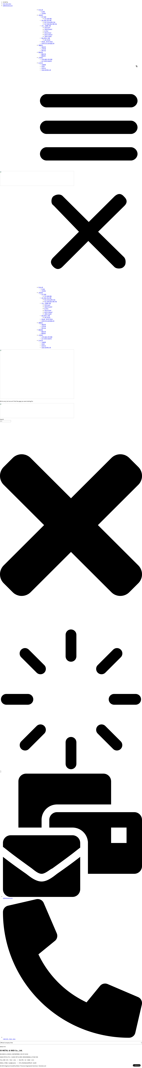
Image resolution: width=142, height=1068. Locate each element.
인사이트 (40, 63)
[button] (89, 178)
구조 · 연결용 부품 (46, 26)
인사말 (43, 11)
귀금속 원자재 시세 (46, 70)
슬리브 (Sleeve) (48, 34)
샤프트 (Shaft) (48, 36)
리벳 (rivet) (47, 27)
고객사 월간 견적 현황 (46, 59)
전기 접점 (43, 17)
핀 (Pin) (46, 31)
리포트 (43, 66)
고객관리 (40, 57)
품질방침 (40, 52)
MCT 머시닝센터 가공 (49, 22)
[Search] (0, 771)
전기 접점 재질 (48, 18)
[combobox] (5, 421)
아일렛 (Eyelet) (48, 29)
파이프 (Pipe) (47, 33)
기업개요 (43, 13)
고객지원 (43, 49)
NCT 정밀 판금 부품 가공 (50, 24)
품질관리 (43, 56)
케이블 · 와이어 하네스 (47, 41)
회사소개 (40, 10)
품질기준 (43, 54)
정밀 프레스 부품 (45, 38)
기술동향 (43, 65)
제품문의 (40, 45)
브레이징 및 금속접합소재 (47, 43)
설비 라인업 (47, 40)
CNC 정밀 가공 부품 (46, 20)
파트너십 (43, 50)
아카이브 (43, 68)
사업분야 (40, 15)
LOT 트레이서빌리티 (46, 61)
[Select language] (136, 66)
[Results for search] (71, 700)
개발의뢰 (43, 47)
